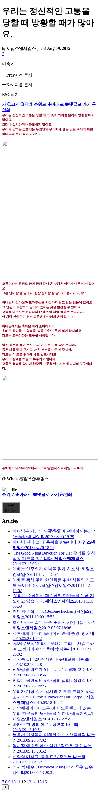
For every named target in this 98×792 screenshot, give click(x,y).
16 (45, 782)
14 (34, 782)
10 (13, 782)
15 (39, 782)
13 (29, 782)
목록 (11, 507)
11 (19, 782)
